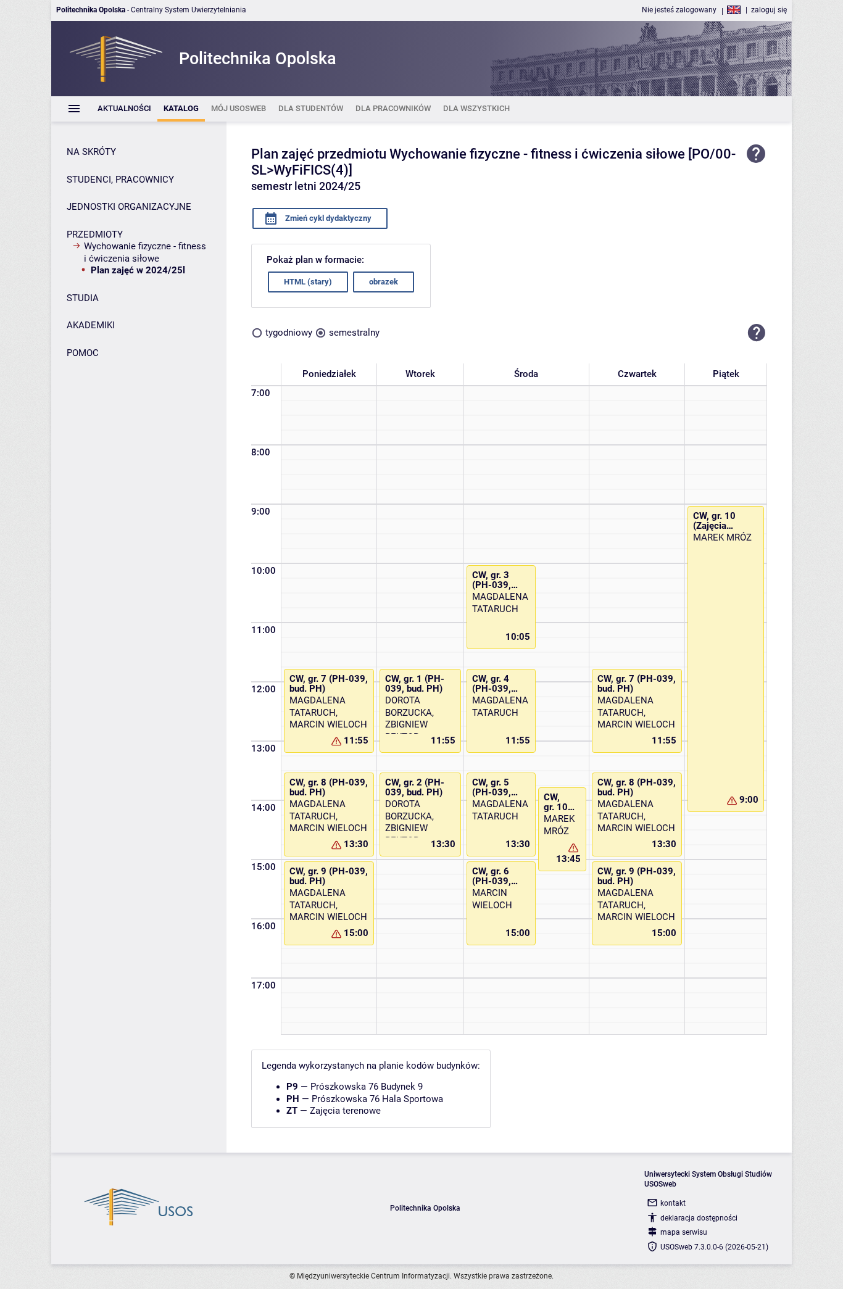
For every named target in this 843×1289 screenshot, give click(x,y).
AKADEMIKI (91, 325)
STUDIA (83, 298)
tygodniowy (288, 332)
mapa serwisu (683, 1232)
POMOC (83, 353)
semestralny (354, 332)
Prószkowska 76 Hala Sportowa (377, 1099)
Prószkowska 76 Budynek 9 (366, 1086)
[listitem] (124, 109)
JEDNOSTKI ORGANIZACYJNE (129, 206)
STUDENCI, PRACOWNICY (120, 179)
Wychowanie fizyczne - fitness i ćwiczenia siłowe (145, 252)
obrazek (383, 281)
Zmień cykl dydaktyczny (327, 218)
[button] (756, 333)
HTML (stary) (308, 281)
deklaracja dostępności (698, 1218)
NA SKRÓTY (91, 151)
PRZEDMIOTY (95, 234)
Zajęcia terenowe (345, 1110)
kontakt (673, 1203)
